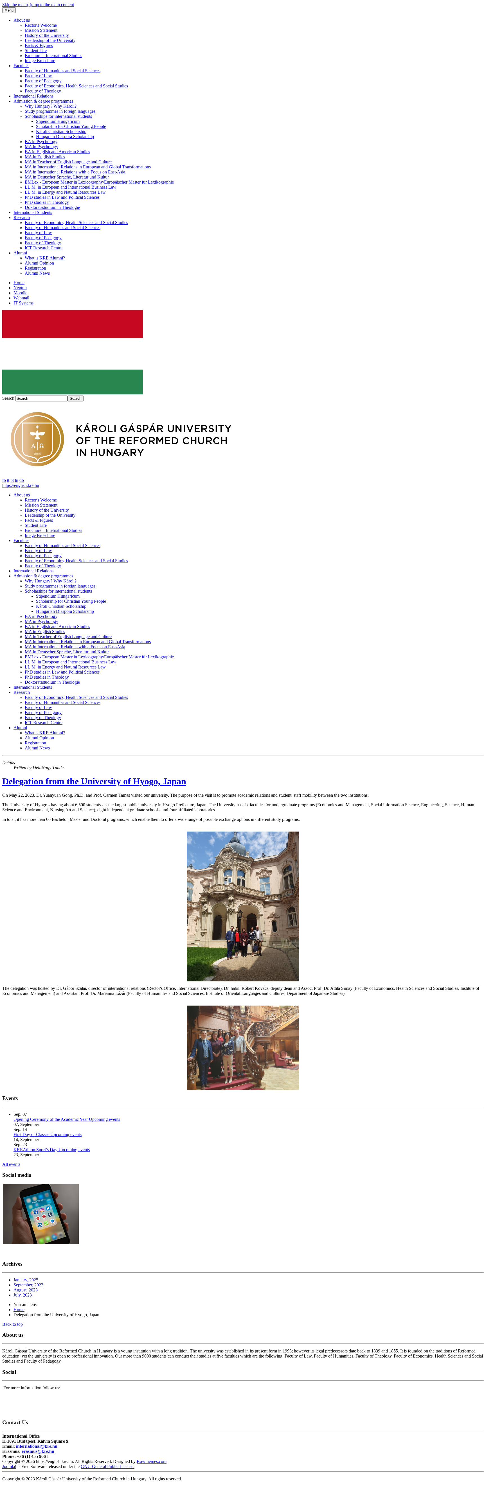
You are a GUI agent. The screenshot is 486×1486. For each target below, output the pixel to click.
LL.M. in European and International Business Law (70, 187)
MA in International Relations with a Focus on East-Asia (75, 172)
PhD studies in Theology (47, 202)
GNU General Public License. (107, 1466)
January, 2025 (26, 1279)
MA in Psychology (41, 146)
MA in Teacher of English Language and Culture (68, 161)
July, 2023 (23, 1295)
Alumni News (37, 273)
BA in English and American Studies (57, 151)
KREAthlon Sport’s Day (36, 1149)
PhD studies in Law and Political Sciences (62, 197)
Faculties (21, 65)
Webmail (21, 297)
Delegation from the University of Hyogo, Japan (94, 781)
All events (11, 1164)
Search (8, 398)
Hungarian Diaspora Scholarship (65, 136)
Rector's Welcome (41, 25)
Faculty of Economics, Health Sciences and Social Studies (76, 85)
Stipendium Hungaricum (58, 121)
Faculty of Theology (43, 91)
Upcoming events (104, 1119)
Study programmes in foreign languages (60, 111)
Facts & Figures (39, 45)
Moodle (20, 292)
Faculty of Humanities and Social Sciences (62, 70)
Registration (35, 268)
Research (22, 217)
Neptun (20, 287)
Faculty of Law (38, 75)
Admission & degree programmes (43, 101)
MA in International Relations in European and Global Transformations (88, 166)
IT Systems (23, 303)
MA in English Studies (45, 156)
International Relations (33, 96)
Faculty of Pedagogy (43, 80)
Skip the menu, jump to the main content (38, 4)
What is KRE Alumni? (45, 258)
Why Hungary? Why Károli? (50, 106)
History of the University (47, 35)
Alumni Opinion (39, 263)
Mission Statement (41, 30)
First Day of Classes (32, 1134)
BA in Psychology (41, 141)
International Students (33, 212)
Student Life (36, 50)
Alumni (20, 252)
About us (22, 20)
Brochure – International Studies (53, 55)
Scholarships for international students (58, 116)
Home (19, 282)
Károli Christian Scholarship (61, 131)
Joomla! (9, 1466)
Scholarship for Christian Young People (71, 126)
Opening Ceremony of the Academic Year (51, 1119)
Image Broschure (40, 60)
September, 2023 (28, 1284)
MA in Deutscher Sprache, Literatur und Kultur (67, 177)
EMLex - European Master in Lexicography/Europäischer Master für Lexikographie (99, 182)
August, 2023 (26, 1290)
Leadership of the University (50, 40)
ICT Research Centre (43, 247)
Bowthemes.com (151, 1461)
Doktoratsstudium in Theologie (52, 207)
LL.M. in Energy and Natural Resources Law (65, 192)
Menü (9, 10)
